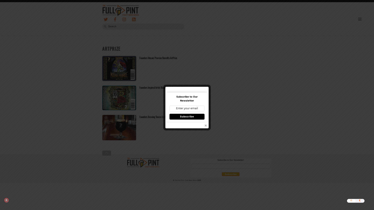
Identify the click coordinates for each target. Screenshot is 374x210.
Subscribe (187, 116)
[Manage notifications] (6, 200)
